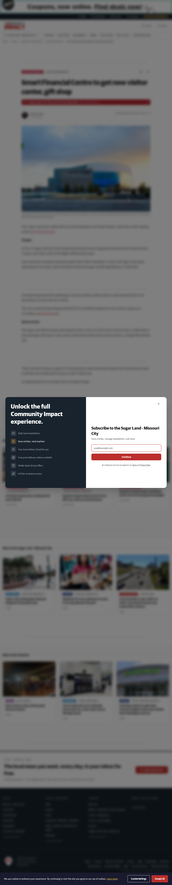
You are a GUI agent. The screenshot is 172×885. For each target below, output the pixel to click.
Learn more (112, 878)
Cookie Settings (138, 878)
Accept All (160, 878)
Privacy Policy (145, 465)
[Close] (158, 403)
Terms (134, 465)
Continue (126, 457)
